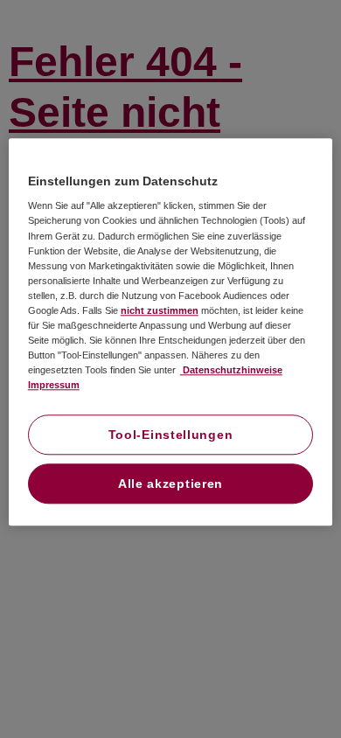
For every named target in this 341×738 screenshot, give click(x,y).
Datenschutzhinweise (231, 370)
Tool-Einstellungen (170, 435)
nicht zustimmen (159, 310)
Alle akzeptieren (170, 484)
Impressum (54, 384)
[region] (171, 332)
